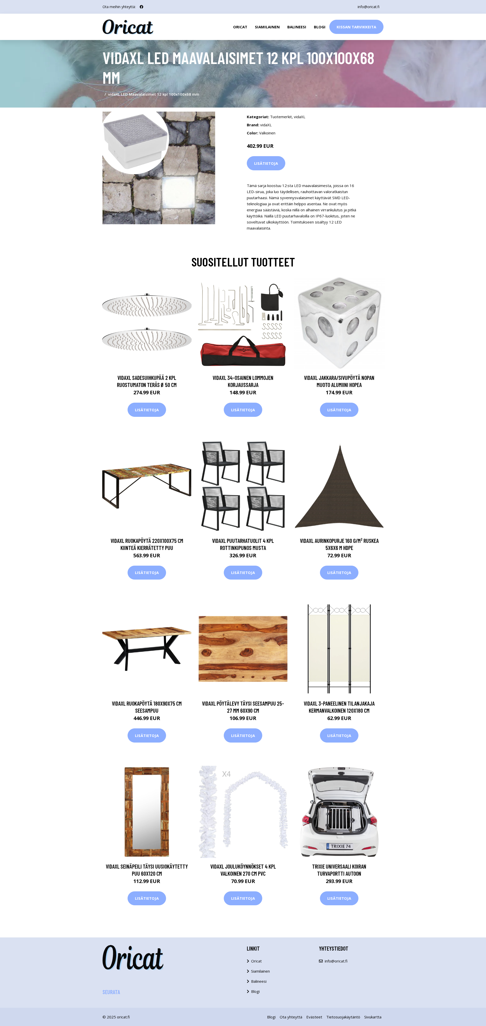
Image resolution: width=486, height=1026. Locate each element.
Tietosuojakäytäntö (343, 1016)
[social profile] (141, 7)
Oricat (240, 26)
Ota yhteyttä (291, 1016)
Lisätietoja (266, 163)
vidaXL (299, 116)
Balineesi (296, 26)
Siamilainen (267, 26)
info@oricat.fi (368, 6)
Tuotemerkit (281, 116)
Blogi (320, 26)
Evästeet (314, 1016)
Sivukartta (372, 1016)
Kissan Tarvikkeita (356, 26)
